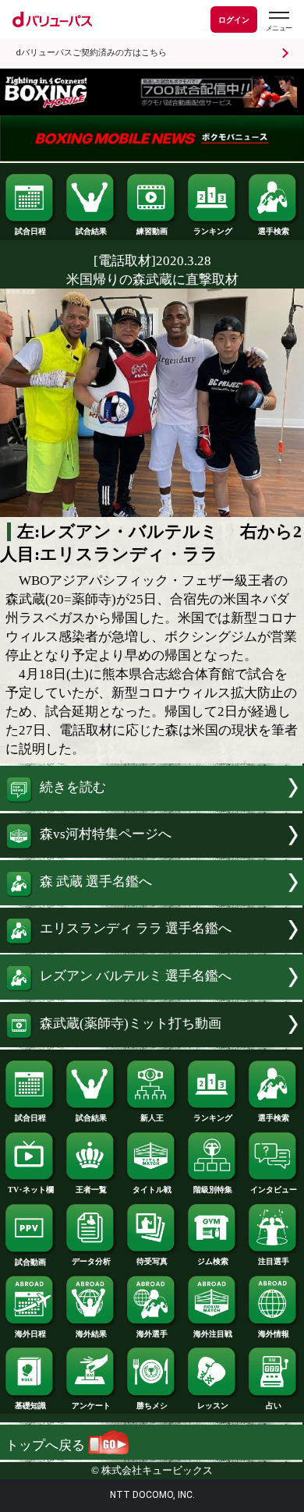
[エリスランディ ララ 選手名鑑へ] (152, 948)
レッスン (212, 1405)
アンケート (91, 1405)
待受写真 (152, 1261)
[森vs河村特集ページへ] (152, 853)
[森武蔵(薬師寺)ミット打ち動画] (152, 1043)
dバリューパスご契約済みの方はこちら (91, 53)
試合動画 (30, 1262)
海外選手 (152, 1334)
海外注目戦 (212, 1334)
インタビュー (273, 1189)
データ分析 (91, 1261)
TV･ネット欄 (31, 1189)
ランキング (212, 231)
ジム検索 (212, 1261)
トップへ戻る (46, 1445)
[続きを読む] (152, 806)
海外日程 (30, 1334)
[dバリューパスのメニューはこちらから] (278, 21)
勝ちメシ (152, 1405)
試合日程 (30, 231)
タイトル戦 (152, 1189)
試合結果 (91, 231)
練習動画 (152, 231)
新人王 (152, 1118)
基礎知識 (30, 1405)
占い (273, 1405)
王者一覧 (91, 1189)
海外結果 (91, 1334)
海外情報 (273, 1334)
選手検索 (273, 231)
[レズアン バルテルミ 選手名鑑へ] (152, 995)
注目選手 (273, 1261)
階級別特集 (212, 1189)
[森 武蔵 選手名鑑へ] (152, 901)
